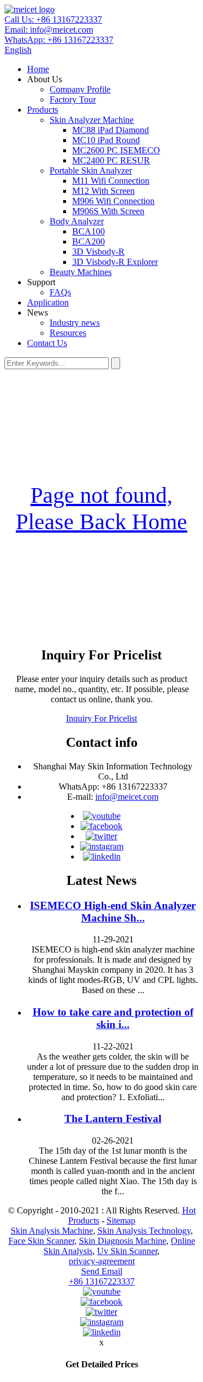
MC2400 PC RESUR (111, 160)
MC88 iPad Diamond (110, 130)
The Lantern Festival (112, 1118)
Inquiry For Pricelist (101, 718)
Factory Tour (73, 99)
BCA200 (88, 241)
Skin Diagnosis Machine (122, 1241)
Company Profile (80, 89)
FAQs (60, 292)
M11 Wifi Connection (110, 180)
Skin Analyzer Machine (92, 120)
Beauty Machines (81, 272)
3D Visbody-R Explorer (115, 262)
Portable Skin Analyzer (91, 170)
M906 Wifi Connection (113, 201)
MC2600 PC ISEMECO (116, 150)
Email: (49, 29)
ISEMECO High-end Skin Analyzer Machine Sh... (113, 912)
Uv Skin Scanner (127, 1251)
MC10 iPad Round (106, 140)
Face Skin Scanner (41, 1241)
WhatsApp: (59, 40)
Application (48, 302)
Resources (68, 333)
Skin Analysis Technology (144, 1230)
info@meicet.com (126, 796)
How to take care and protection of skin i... (113, 1018)
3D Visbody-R (98, 251)
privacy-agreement (102, 1261)
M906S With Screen (108, 211)
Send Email (101, 1271)
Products (42, 109)
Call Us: (53, 19)
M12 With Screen (103, 191)
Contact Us (47, 343)
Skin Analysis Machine (52, 1230)
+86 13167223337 (102, 1281)
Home (38, 69)
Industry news (75, 322)
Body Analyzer (77, 221)
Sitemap (121, 1220)
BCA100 (88, 231)
